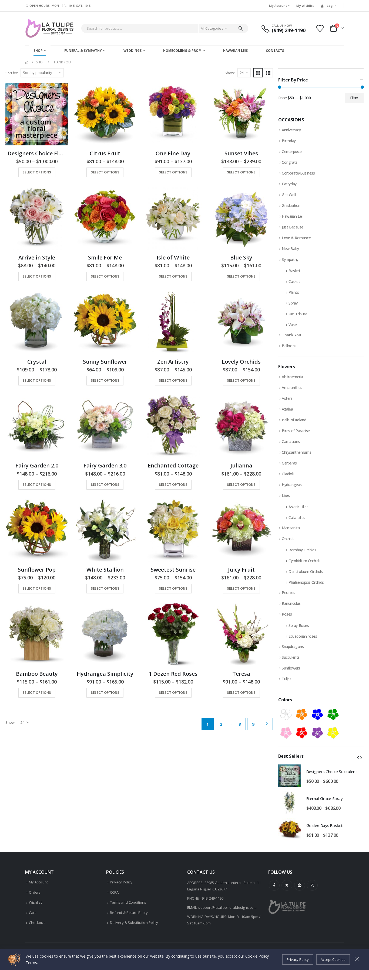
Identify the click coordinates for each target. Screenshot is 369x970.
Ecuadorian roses (303, 636)
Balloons (289, 345)
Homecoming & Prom (182, 50)
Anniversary (291, 129)
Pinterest (299, 885)
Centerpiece (291, 151)
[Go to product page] (36, 114)
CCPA (114, 892)
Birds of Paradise (296, 430)
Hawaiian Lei (292, 216)
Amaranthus (292, 387)
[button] (258, 72)
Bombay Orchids (302, 549)
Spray (293, 303)
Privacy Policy (121, 882)
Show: (230, 72)
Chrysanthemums (296, 452)
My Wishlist (305, 6)
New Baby (290, 248)
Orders (35, 892)
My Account (278, 6)
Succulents (291, 657)
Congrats (289, 162)
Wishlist (35, 902)
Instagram (312, 885)
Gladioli (288, 473)
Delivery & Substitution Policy (134, 922)
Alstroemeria (292, 376)
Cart (32, 912)
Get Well (289, 194)
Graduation (291, 205)
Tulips (286, 678)
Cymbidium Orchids (304, 560)
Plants (294, 292)
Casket (294, 281)
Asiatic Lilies (298, 506)
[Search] (240, 28)
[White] (286, 714)
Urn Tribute (298, 313)
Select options (36, 172)
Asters (287, 398)
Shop (38, 50)
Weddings (132, 50)
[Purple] (317, 733)
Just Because (292, 227)
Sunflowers (291, 668)
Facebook (274, 885)
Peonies (288, 592)
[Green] (333, 714)
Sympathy (290, 259)
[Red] (302, 733)
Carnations (291, 441)
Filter (354, 97)
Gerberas (289, 463)
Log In (332, 6)
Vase (293, 324)
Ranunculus (291, 603)
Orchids (288, 538)
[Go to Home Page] (26, 62)
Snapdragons (293, 646)
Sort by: (11, 72)
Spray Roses (299, 625)
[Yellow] (333, 733)
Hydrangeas (292, 484)
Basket (294, 270)
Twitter (286, 885)
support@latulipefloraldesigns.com (227, 907)
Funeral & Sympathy (83, 50)
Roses (287, 614)
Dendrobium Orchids (306, 571)
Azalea (287, 409)
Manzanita (291, 527)
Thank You (291, 334)
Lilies (286, 495)
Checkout (37, 922)
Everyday (289, 183)
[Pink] (286, 733)
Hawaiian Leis (235, 50)
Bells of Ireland (294, 419)
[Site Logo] (49, 28)
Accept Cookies (333, 959)
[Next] (267, 724)
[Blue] (317, 714)
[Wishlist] (320, 28)
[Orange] (302, 714)
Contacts (275, 50)
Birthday (289, 140)
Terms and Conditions (128, 902)
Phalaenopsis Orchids (306, 582)
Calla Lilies (297, 517)
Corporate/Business (298, 173)
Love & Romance (296, 237)
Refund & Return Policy (129, 912)
